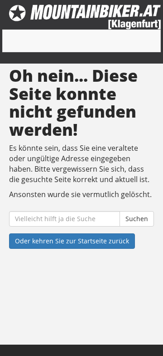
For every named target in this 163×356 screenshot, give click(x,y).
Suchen (136, 218)
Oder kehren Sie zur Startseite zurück (72, 241)
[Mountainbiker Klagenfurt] (85, 17)
